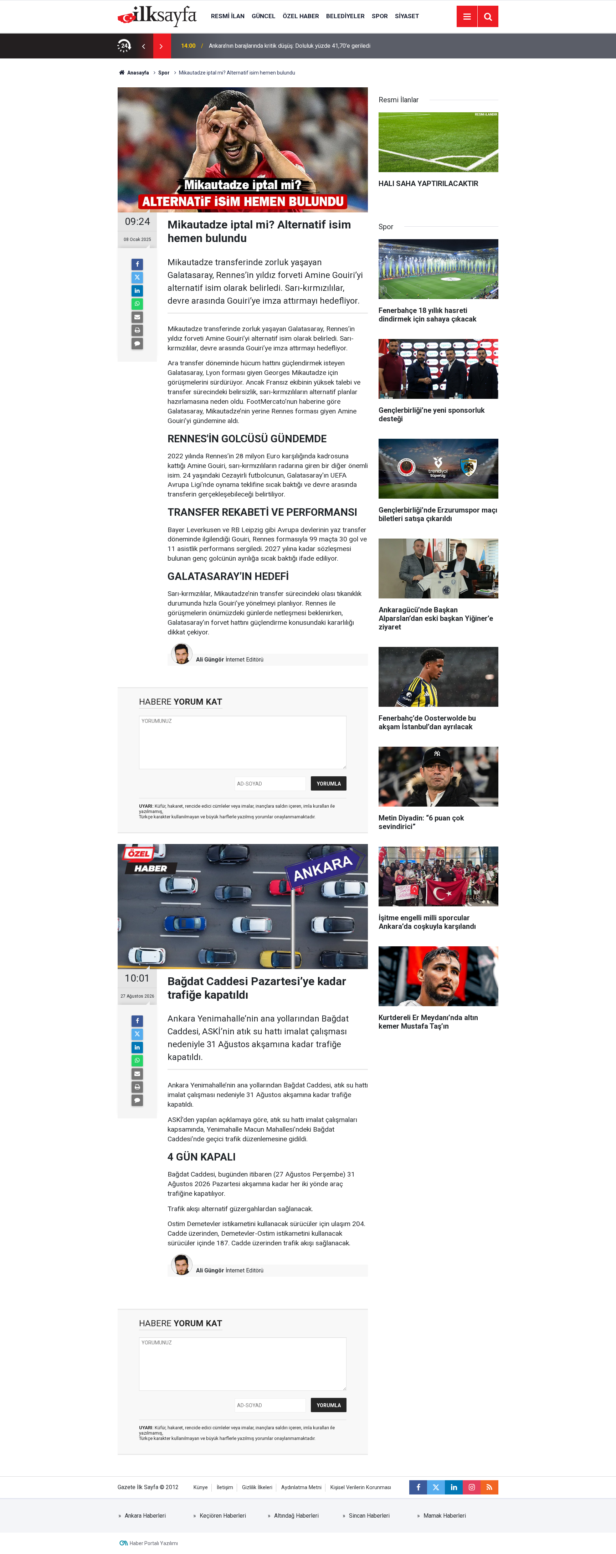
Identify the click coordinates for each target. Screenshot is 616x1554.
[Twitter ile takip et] (436, 1487)
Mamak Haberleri (444, 1515)
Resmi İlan (228, 16)
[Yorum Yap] (137, 343)
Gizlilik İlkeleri (257, 1487)
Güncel (264, 16)
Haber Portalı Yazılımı (154, 1543)
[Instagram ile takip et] (472, 1487)
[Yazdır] (137, 330)
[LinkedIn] (137, 291)
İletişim (225, 1487)
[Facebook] (137, 264)
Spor (380, 16)
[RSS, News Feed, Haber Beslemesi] (489, 1487)
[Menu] (467, 17)
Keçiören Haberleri (223, 1515)
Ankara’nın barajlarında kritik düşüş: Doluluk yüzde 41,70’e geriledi (289, 45)
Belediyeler (345, 16)
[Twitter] (137, 277)
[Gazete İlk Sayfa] (157, 15)
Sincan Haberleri (369, 1515)
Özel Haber (301, 16)
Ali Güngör (210, 659)
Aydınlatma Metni (301, 1487)
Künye (201, 1487)
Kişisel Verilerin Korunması (360, 1487)
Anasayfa (137, 73)
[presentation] (143, 46)
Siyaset (407, 16)
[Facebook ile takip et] (418, 1487)
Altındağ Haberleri (296, 1515)
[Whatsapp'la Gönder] (137, 304)
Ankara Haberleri (145, 1515)
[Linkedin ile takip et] (454, 1487)
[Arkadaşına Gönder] (137, 317)
